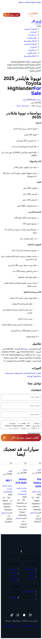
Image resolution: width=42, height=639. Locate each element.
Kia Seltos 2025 (37, 483)
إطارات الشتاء (36, 373)
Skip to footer (36, 2)
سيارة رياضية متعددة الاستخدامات (22, 491)
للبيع (39, 470)
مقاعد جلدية (13, 373)
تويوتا (26, 349)
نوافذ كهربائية (32, 376)
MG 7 (9, 480)
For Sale (36, 91)
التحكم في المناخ (24, 373)
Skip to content (24, 2)
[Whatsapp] (18, 615)
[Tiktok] (12, 615)
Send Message (34, 433)
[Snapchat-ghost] (24, 615)
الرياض (25, 100)
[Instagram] (30, 615)
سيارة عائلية (36, 100)
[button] (18, 106)
